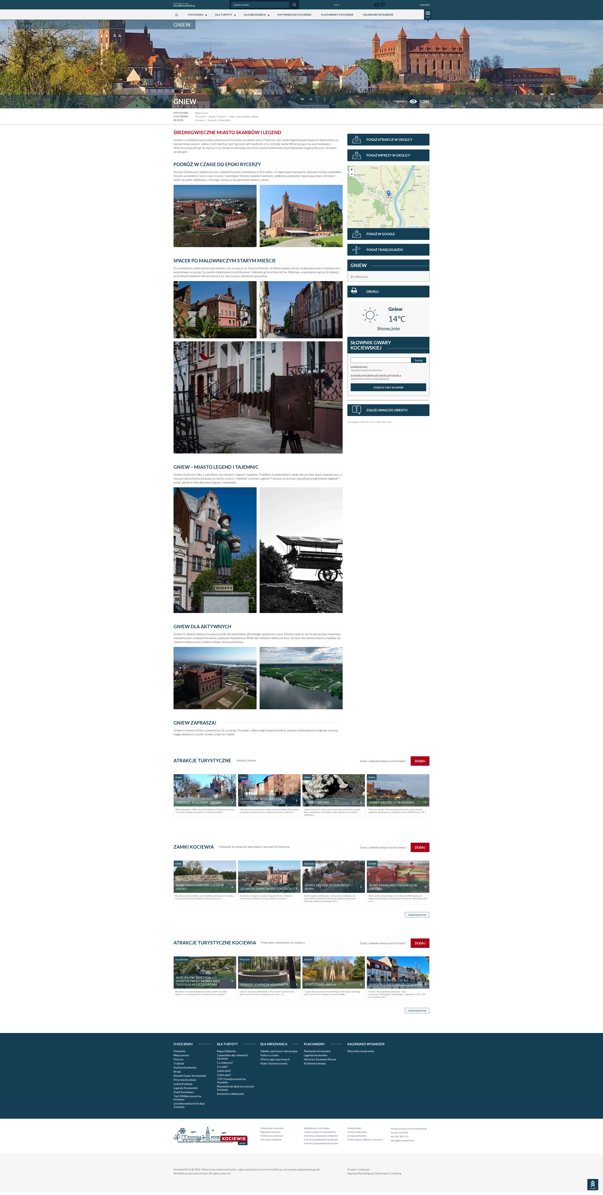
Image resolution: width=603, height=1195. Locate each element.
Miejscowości (201, 113)
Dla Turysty (223, 14)
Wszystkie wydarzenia (360, 1051)
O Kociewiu (195, 14)
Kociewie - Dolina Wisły (219, 120)
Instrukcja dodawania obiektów (321, 1135)
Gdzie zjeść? (224, 1070)
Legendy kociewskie (315, 1055)
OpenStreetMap (413, 227)
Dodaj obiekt (354, 1128)
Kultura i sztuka (269, 1055)
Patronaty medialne (270, 1139)
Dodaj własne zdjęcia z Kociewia (364, 1139)
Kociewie (199, 120)
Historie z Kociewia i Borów (320, 1059)
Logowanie (424, 4)
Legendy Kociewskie (186, 1088)
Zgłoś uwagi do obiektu (386, 410)
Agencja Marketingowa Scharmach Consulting (374, 1173)
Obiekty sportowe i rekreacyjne (278, 1051)
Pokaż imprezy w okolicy (388, 155)
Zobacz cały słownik (388, 387)
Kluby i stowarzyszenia (273, 1063)
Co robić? (222, 1066)
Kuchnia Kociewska (185, 1067)
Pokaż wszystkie (417, 915)
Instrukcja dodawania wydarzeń (321, 1139)
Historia (178, 1059)
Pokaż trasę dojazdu (384, 250)
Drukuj (372, 291)
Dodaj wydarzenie (357, 1131)
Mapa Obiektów (226, 1051)
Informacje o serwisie (271, 1128)
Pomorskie (200, 116)
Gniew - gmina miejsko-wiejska (243, 116)
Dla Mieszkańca (255, 14)
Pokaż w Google (380, 234)
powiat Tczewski (217, 116)
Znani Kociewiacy (184, 1092)
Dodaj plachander (356, 1135)
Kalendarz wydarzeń (378, 14)
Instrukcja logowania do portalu (321, 1143)
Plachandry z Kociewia (337, 14)
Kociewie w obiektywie (230, 1093)
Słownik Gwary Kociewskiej (190, 1075)
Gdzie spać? (224, 1075)
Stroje (177, 1071)
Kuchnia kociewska (315, 1063)
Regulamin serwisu (270, 1131)
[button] (388, 193)
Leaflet (401, 227)
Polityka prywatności (271, 1135)
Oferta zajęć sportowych (275, 1059)
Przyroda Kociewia (185, 1079)
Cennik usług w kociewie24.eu (320, 1131)
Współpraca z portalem (316, 1128)
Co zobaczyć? (225, 1062)
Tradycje (179, 1063)
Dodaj (420, 761)
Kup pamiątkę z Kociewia (294, 14)
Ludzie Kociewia (183, 1084)
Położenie (179, 1051)
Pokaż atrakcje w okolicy (389, 139)
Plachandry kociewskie (317, 1051)
